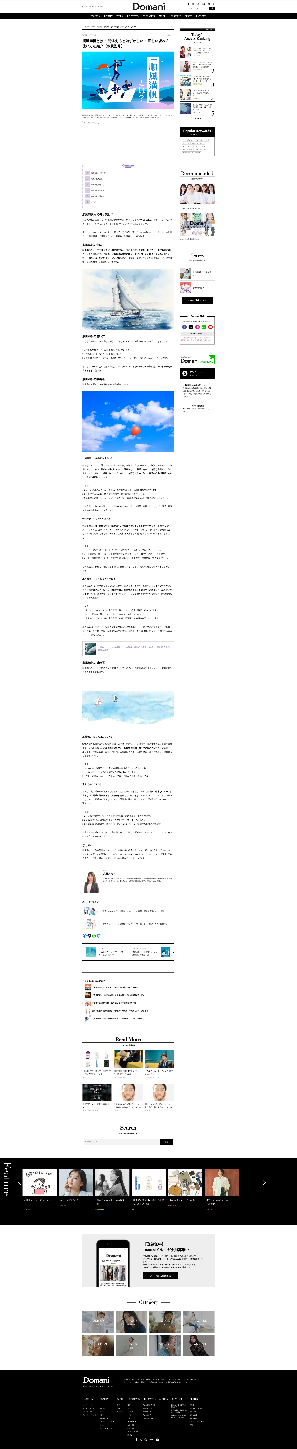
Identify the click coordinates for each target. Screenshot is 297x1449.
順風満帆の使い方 (97, 185)
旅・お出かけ (132, 1421)
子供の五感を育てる (149, 1405)
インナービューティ (106, 1428)
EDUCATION (149, 16)
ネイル (102, 1425)
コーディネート (87, 1405)
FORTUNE (176, 16)
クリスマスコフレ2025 (107, 1421)
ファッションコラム (89, 1408)
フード (130, 1408)
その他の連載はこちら (197, 300)
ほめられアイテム (201, 149)
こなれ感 (186, 143)
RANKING (201, 16)
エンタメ (130, 1411)
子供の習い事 (147, 1415)
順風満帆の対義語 (97, 196)
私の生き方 (131, 1428)
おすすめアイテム (88, 1411)
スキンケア (103, 1408)
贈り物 (130, 1435)
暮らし (130, 1405)
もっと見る (197, 118)
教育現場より (147, 1411)
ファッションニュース (90, 1415)
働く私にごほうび (201, 146)
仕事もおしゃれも (202, 140)
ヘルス (130, 1415)
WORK (119, 16)
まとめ (93, 202)
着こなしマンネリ (198, 143)
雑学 (93, 27)
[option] (40, 1190)
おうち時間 (196, 152)
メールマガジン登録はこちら (197, 334)
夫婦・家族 (131, 1425)
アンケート (196, 372)
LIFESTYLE (133, 16)
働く (89, 27)
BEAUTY (108, 16)
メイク (102, 1405)
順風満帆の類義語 (97, 190)
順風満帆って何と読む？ (100, 173)
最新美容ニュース (105, 1418)
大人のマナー (188, 149)
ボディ (102, 1415)
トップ (84, 27)
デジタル (120, 1411)
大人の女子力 (188, 146)
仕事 (118, 1408)
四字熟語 (99, 27)
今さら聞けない (93, 122)
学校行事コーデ (147, 1408)
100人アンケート (133, 1431)
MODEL (163, 16)
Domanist (187, 152)
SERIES (188, 16)
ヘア (101, 1411)
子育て (130, 1418)
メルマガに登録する (160, 1275)
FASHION (95, 16)
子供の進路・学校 (148, 1418)
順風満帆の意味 (97, 179)
